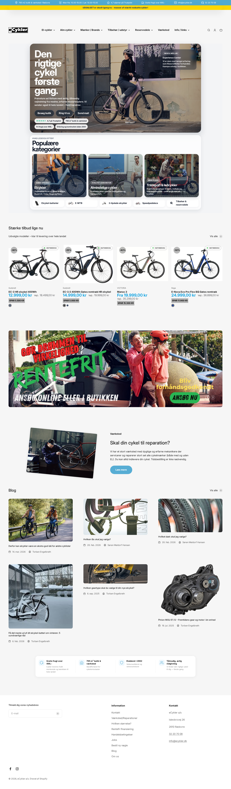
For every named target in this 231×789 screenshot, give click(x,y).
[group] (115, 368)
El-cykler (47, 30)
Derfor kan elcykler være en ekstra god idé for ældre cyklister (40, 546)
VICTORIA (121, 288)
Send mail (83, 113)
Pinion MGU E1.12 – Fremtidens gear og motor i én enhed (186, 619)
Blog (114, 750)
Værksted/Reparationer (124, 718)
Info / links (181, 30)
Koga (173, 288)
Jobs (114, 739)
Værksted (163, 30)
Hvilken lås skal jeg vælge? (97, 539)
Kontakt (115, 712)
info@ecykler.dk (178, 741)
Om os (115, 756)
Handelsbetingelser (122, 734)
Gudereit (12, 288)
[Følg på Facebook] (10, 769)
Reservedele (142, 30)
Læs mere (121, 469)
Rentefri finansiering (122, 729)
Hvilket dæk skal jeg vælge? (172, 536)
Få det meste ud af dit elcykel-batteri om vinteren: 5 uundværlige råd (34, 634)
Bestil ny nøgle (119, 745)
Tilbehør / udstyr (117, 30)
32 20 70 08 (176, 733)
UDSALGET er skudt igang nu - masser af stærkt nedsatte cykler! (115, 7)
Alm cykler (66, 30)
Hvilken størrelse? (121, 723)
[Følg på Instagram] (17, 769)
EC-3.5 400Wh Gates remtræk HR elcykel (87, 291)
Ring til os (64, 113)
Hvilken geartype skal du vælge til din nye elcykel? (108, 588)
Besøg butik (44, 113)
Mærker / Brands (90, 30)
